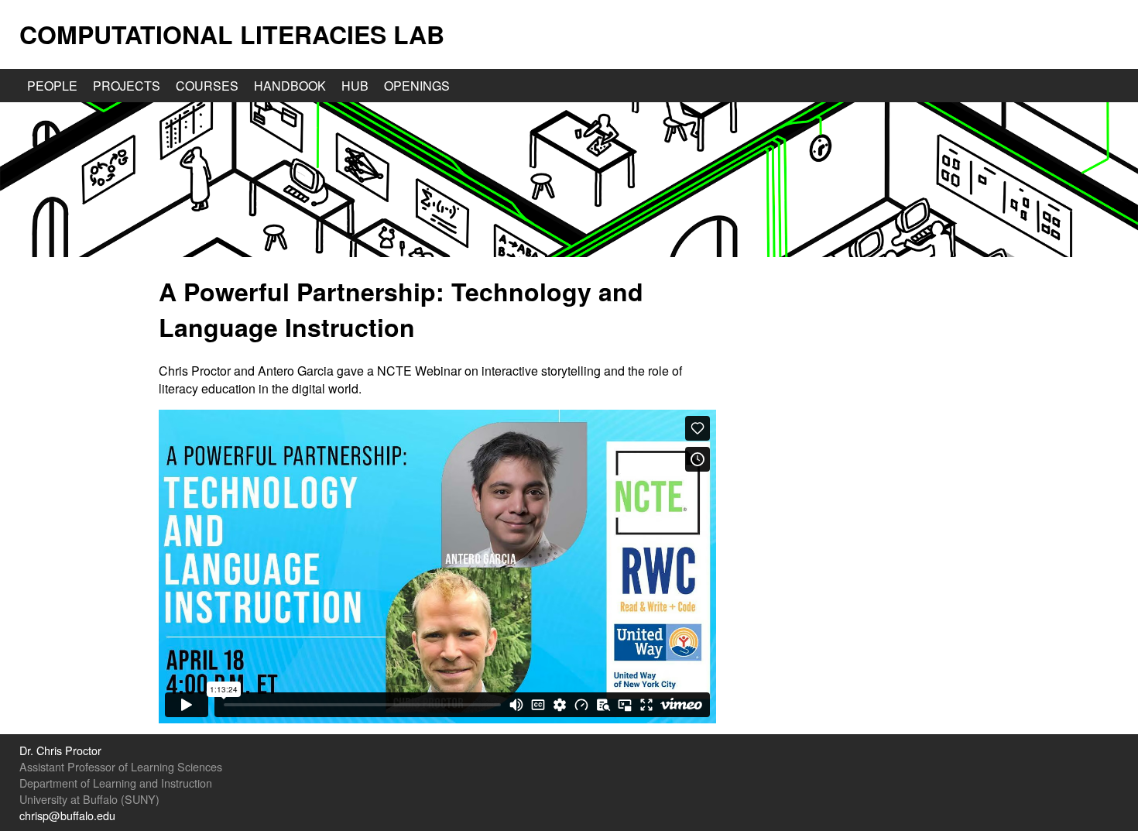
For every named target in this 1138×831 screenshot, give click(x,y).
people (52, 85)
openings (417, 85)
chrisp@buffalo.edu (67, 815)
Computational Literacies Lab (231, 34)
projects (126, 85)
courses (207, 85)
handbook (290, 85)
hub (354, 85)
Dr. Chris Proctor (60, 750)
